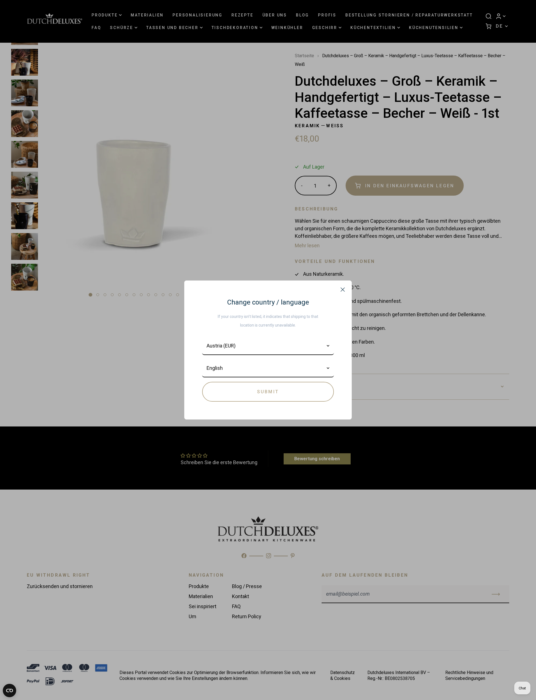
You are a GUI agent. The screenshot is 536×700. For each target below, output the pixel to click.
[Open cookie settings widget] (9, 690)
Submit (268, 391)
